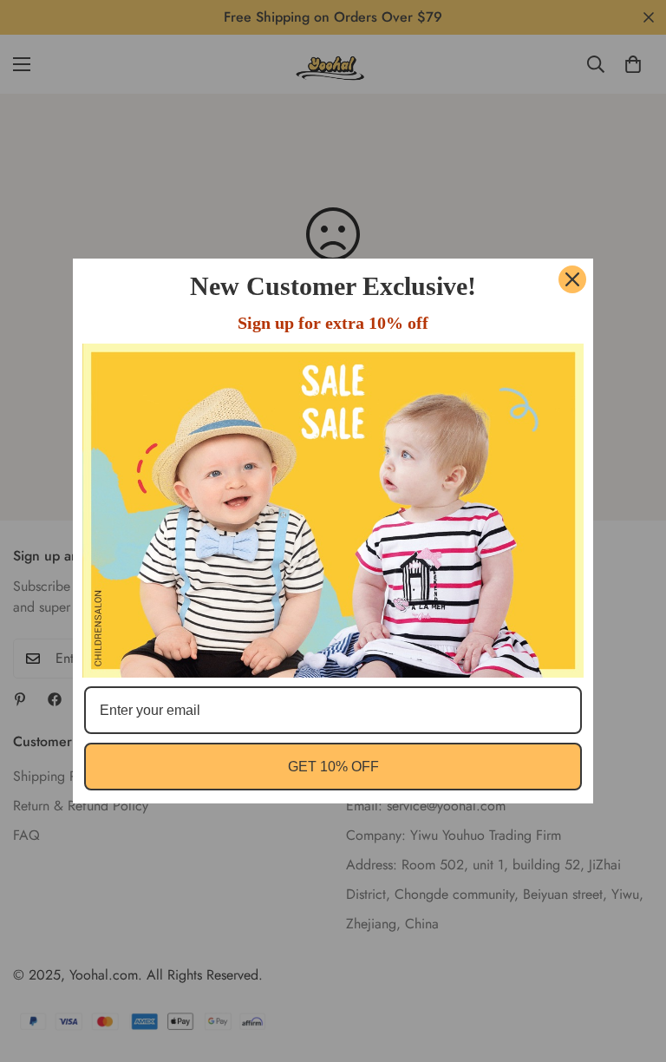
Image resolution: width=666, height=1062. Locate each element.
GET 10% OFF (333, 766)
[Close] (572, 279)
